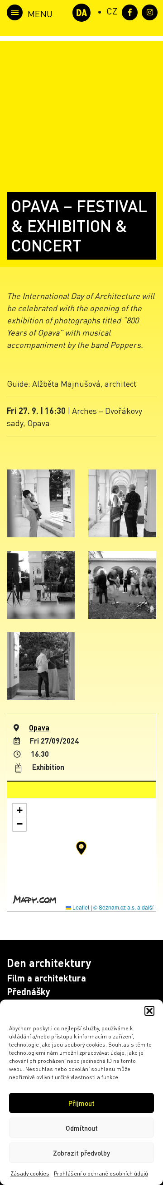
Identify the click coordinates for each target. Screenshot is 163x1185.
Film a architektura (46, 978)
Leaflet (80, 907)
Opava (39, 727)
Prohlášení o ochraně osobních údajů (101, 1173)
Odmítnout (82, 1128)
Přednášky (28, 991)
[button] (149, 1010)
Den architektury (49, 963)
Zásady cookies (29, 1173)
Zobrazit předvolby (81, 1152)
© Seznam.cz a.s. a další (123, 907)
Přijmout (81, 1103)
